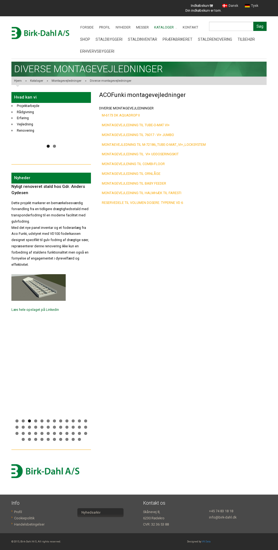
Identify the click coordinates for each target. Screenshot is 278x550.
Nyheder (123, 27)
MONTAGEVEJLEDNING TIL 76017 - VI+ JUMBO (138, 135)
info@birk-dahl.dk (222, 517)
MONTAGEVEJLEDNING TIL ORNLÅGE (131, 174)
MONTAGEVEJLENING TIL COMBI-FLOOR (133, 164)
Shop (85, 39)
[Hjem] (40, 33)
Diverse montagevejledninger (110, 81)
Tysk (254, 6)
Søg (260, 26)
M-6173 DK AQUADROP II (121, 115)
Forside (87, 27)
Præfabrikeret (177, 39)
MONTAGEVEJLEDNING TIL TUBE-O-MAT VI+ (136, 125)
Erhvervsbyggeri (97, 51)
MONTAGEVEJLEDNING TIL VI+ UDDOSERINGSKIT (140, 154)
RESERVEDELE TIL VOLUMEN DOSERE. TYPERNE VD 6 (142, 203)
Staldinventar (142, 39)
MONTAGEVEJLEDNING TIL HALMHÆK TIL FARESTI (141, 193)
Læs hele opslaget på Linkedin (35, 285)
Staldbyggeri (109, 39)
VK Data (206, 541)
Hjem (18, 81)
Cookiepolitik (24, 518)
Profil (104, 27)
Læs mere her (22, 295)
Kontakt (190, 27)
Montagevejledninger (66, 81)
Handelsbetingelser (29, 524)
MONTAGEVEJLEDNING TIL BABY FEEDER (134, 183)
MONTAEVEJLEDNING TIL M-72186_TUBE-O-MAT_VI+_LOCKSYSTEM (154, 145)
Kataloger (164, 27)
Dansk (233, 6)
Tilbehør (246, 39)
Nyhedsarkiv (90, 512)
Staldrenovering (215, 39)
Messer (142, 27)
